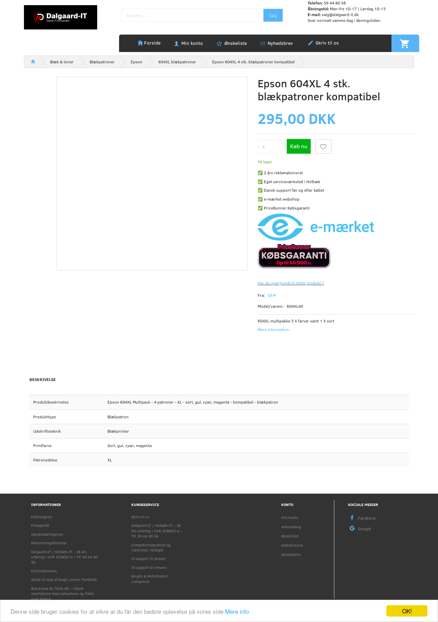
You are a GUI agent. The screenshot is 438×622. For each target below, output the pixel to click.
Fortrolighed (41, 516)
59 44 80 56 (335, 2)
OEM (272, 295)
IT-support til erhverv (148, 567)
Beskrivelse (42, 379)
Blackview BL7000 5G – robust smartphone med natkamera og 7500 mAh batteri (62, 593)
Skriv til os (326, 42)
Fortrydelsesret (44, 570)
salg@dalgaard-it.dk (340, 14)
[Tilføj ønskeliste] (323, 146)
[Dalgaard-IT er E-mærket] (316, 226)
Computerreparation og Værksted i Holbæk (150, 547)
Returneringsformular (49, 542)
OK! (407, 611)
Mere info (237, 611)
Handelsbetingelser (47, 534)
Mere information (273, 329)
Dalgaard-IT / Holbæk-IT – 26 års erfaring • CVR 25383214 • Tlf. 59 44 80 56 (64, 557)
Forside (152, 42)
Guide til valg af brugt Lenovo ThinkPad (63, 579)
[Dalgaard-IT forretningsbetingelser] (336, 255)
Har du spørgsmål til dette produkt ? (291, 282)
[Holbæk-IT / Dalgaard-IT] (60, 17)
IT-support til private (148, 558)
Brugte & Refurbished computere (149, 578)
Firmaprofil (40, 525)
